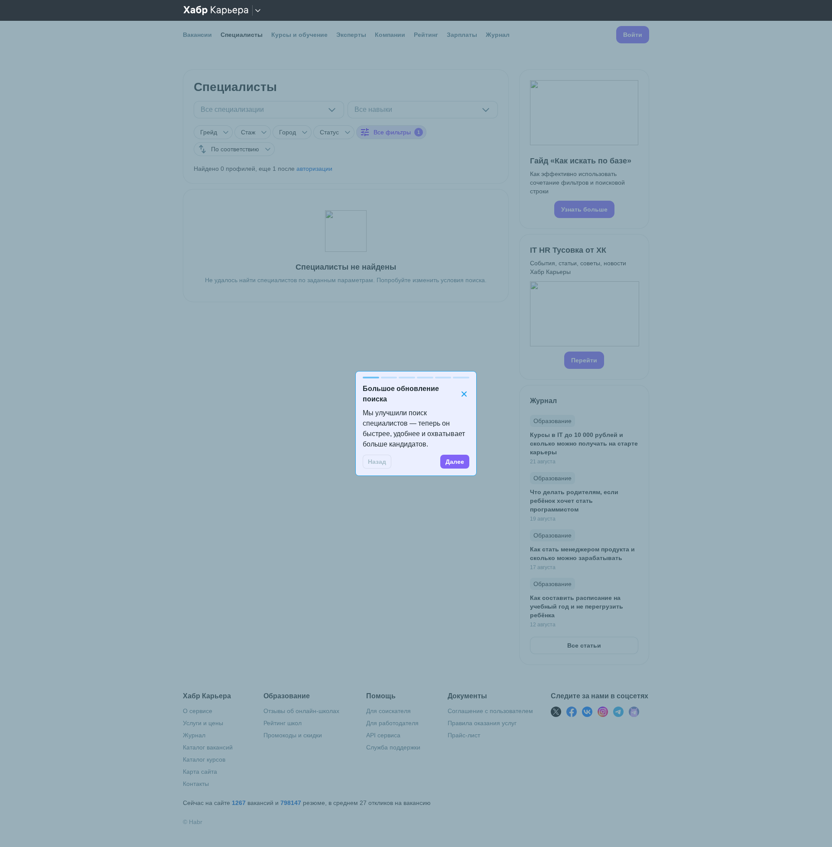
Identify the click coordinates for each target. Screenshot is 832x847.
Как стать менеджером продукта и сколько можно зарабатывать (582, 553)
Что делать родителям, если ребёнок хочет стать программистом (574, 501)
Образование (552, 420)
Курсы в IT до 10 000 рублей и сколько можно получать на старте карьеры (584, 443)
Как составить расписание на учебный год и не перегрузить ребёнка (576, 606)
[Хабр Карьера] (216, 10)
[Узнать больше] (584, 149)
